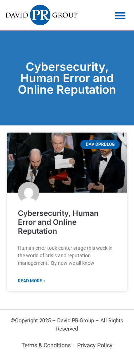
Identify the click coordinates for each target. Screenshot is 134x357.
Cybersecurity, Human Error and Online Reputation (58, 222)
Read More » (31, 280)
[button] (120, 15)
